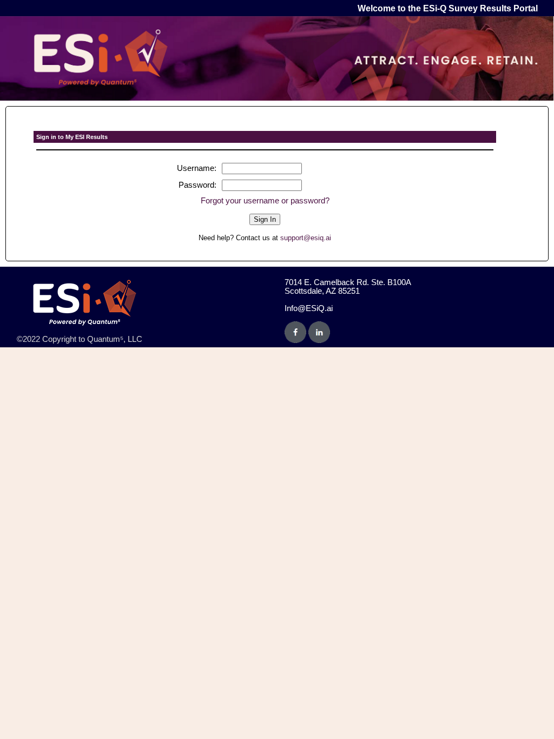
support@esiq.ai (305, 238)
